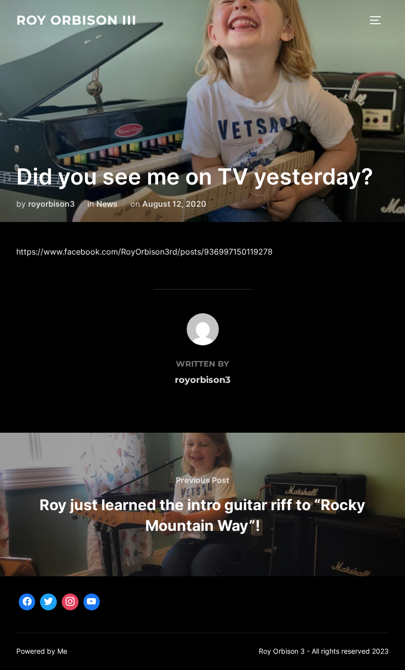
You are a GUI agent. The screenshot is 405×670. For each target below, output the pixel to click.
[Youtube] (92, 602)
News (107, 204)
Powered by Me (41, 651)
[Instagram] (70, 602)
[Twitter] (48, 602)
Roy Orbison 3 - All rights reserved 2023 (324, 651)
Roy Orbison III (76, 20)
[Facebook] (27, 602)
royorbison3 (51, 204)
